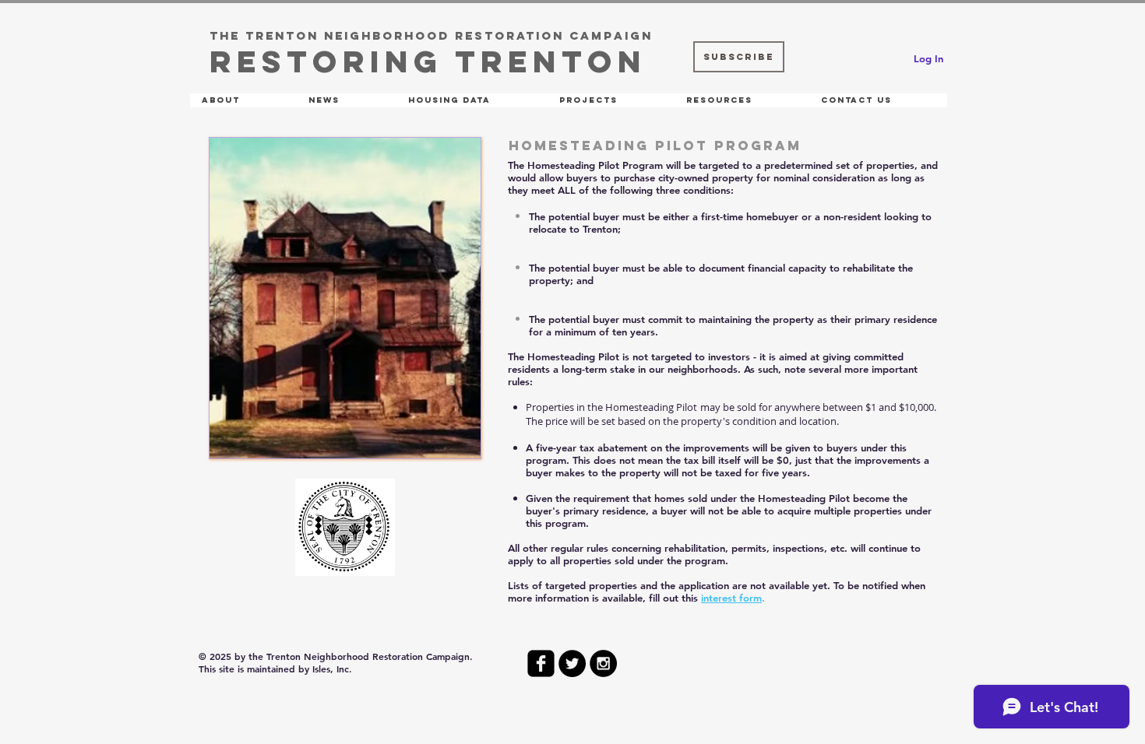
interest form (731, 597)
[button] (243, 100)
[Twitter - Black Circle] (572, 663)
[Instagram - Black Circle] (603, 663)
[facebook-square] (541, 663)
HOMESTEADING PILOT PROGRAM (655, 145)
